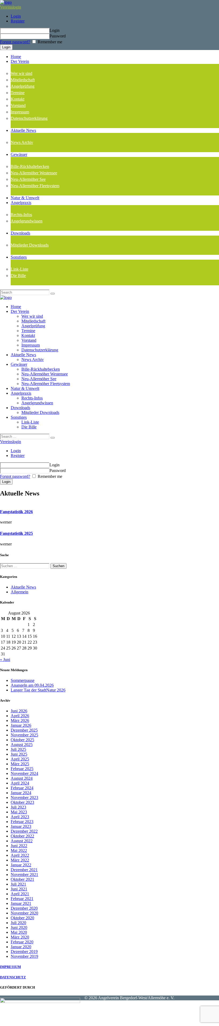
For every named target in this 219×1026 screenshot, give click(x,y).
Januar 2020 (21, 946)
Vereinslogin (10, 7)
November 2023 (24, 797)
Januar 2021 (21, 903)
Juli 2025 (18, 749)
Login (16, 16)
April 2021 (20, 893)
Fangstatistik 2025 (16, 533)
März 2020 (20, 937)
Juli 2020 (18, 922)
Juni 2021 (19, 889)
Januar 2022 (21, 865)
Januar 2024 (21, 792)
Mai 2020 (19, 932)
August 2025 (22, 744)
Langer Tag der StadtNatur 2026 (38, 690)
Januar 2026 (21, 725)
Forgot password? (15, 42)
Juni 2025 (19, 754)
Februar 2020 (22, 942)
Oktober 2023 (22, 802)
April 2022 (20, 855)
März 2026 (20, 720)
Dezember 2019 (24, 951)
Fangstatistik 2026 (16, 511)
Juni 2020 (19, 927)
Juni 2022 (19, 845)
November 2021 (24, 874)
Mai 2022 (19, 850)
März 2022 (20, 860)
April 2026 (20, 715)
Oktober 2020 (22, 918)
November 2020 (24, 913)
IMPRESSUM (10, 967)
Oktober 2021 (22, 879)
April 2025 (20, 759)
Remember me (49, 42)
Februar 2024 (22, 788)
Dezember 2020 (24, 908)
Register (18, 21)
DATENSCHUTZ (13, 977)
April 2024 (20, 783)
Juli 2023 (18, 807)
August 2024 (22, 778)
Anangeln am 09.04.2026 (32, 685)
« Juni (5, 659)
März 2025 (20, 764)
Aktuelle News (23, 587)
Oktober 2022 (22, 836)
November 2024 (24, 773)
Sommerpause (22, 680)
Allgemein (19, 592)
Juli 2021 (18, 884)
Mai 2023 (19, 812)
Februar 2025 (22, 768)
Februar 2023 (22, 821)
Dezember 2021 (24, 869)
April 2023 (20, 816)
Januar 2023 (21, 826)
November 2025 (24, 735)
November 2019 (24, 956)
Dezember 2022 (24, 831)
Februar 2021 (22, 898)
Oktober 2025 (22, 739)
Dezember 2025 (24, 730)
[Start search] (52, 438)
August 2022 (22, 841)
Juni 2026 (19, 711)
